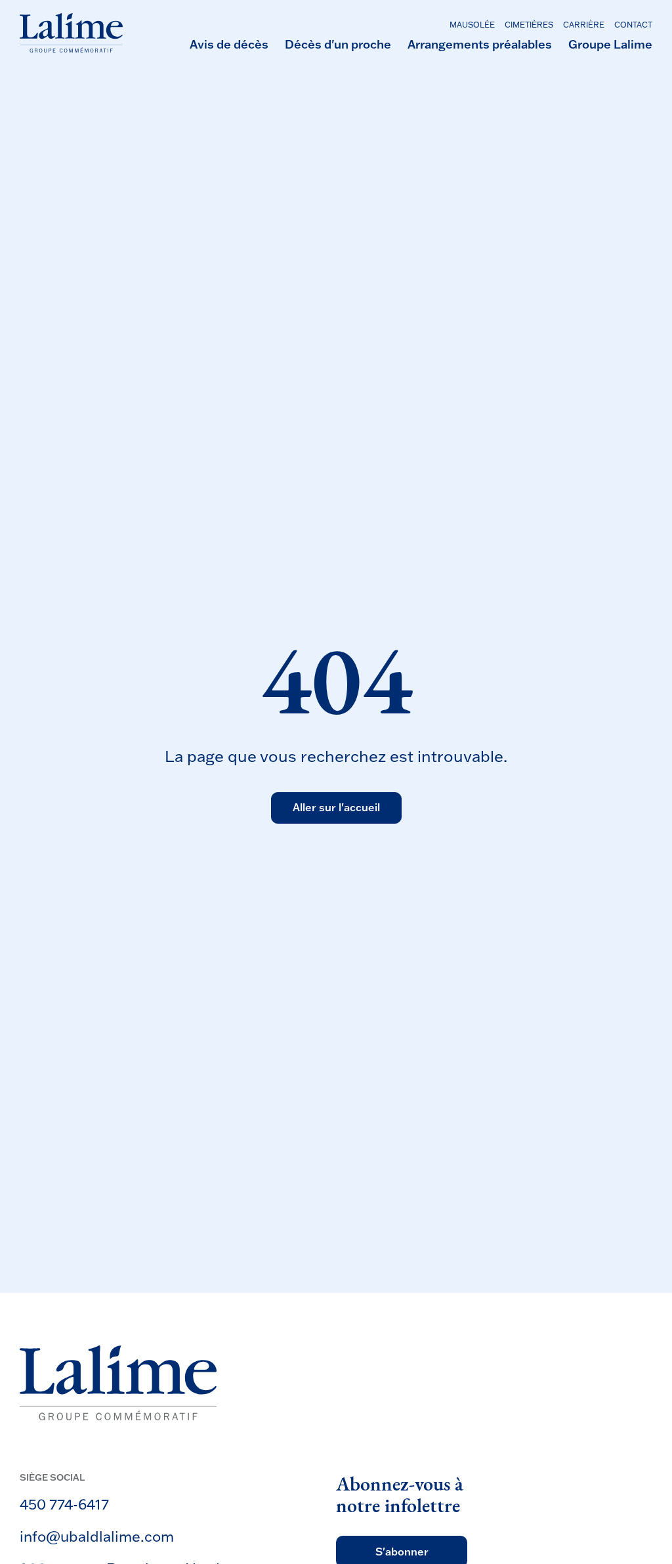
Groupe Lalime (610, 44)
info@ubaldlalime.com (97, 1536)
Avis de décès (229, 44)
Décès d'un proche (338, 44)
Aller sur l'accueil (336, 807)
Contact (633, 25)
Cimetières (529, 25)
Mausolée (472, 25)
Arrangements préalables (480, 44)
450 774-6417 (64, 1503)
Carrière (583, 25)
